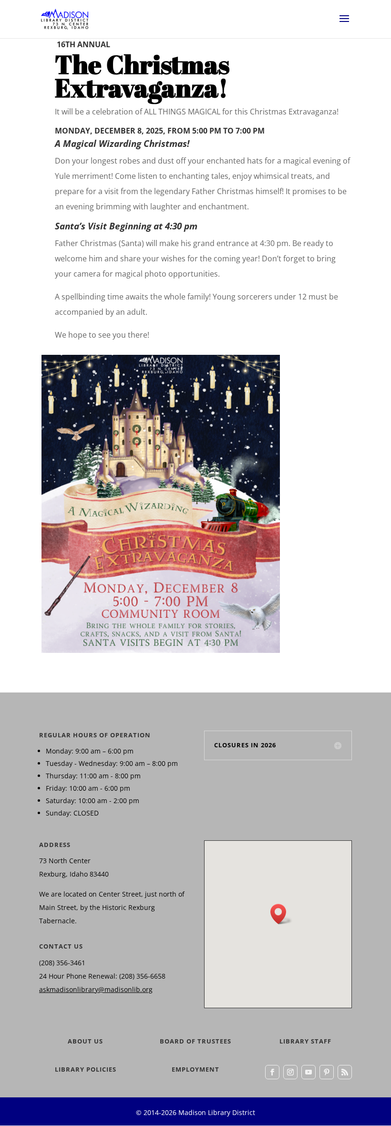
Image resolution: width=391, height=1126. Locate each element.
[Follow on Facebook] (272, 1072)
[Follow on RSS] (345, 1072)
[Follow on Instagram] (290, 1072)
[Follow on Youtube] (308, 1072)
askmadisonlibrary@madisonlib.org (96, 989)
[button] (281, 914)
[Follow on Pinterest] (326, 1072)
